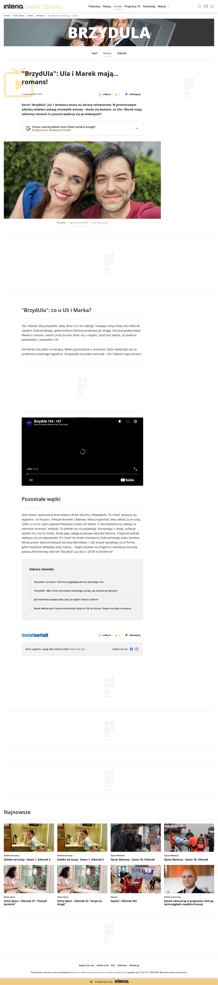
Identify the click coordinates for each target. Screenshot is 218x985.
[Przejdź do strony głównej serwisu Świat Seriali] (43, 6)
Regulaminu (75, 972)
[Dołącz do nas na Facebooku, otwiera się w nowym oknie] (131, 649)
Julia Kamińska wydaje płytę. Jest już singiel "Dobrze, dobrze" (66, 599)
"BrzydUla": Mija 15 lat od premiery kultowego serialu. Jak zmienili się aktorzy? (75, 590)
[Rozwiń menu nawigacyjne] (212, 6)
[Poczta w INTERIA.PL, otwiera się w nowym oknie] (206, 6)
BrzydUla (41, 16)
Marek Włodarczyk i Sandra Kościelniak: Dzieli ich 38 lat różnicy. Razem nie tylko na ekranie (82, 608)
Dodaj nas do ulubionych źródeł (64, 130)
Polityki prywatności (95, 972)
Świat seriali (18, 16)
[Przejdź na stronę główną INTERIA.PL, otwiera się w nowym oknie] (13, 6)
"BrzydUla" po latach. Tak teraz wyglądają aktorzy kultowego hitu (69, 581)
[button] (164, 6)
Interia (7, 16)
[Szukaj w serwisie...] (199, 6)
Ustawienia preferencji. (115, 972)
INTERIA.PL (143, 972)
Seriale (30, 16)
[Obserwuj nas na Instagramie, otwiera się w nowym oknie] (136, 649)
